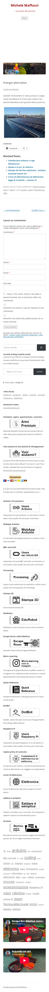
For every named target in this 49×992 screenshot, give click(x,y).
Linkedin (32, 395)
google (41, 869)
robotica (18, 893)
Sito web (7, 283)
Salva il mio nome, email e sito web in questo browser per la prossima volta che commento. (22, 297)
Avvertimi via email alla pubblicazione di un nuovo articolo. (23, 320)
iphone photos (39, 186)
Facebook (7, 395)
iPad (28, 873)
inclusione (6, 873)
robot (7, 893)
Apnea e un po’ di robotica (20, 167)
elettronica (11, 868)
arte (28, 851)
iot (24, 873)
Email (6, 272)
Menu (24, 18)
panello (24, 190)
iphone (33, 873)
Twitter (25, 395)
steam (18, 899)
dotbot (35, 863)
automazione (36, 851)
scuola (36, 893)
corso (6, 863)
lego (18, 877)
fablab (22, 869)
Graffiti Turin (39, 210)
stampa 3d (8, 899)
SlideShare (18, 398)
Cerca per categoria (14, 382)
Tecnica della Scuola (15, 904)
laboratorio (9, 877)
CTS (12, 863)
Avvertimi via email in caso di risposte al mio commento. (23, 309)
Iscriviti (39, 371)
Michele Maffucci (24, 5)
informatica (17, 873)
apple (9, 851)
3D (4, 851)
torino (33, 904)
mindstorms (20, 882)
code (21, 858)
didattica (19, 863)
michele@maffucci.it (11, 408)
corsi (39, 858)
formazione (32, 868)
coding (30, 857)
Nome (6, 262)
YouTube (41, 395)
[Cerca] (41, 347)
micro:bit (9, 881)
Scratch (28, 894)
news (5, 190)
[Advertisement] (24, 40)
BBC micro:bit (9, 858)
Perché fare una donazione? (14, 470)
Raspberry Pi (36, 887)
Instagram (17, 395)
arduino (19, 850)
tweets (7, 909)
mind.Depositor (11, 210)
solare (30, 190)
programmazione (15, 887)
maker (24, 877)
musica (28, 882)
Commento (9, 232)
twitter (17, 909)
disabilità (27, 864)
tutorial (41, 904)
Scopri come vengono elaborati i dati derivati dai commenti (23, 336)
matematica (40, 877)
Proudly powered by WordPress (15, 987)
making (30, 877)
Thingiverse (8, 398)
